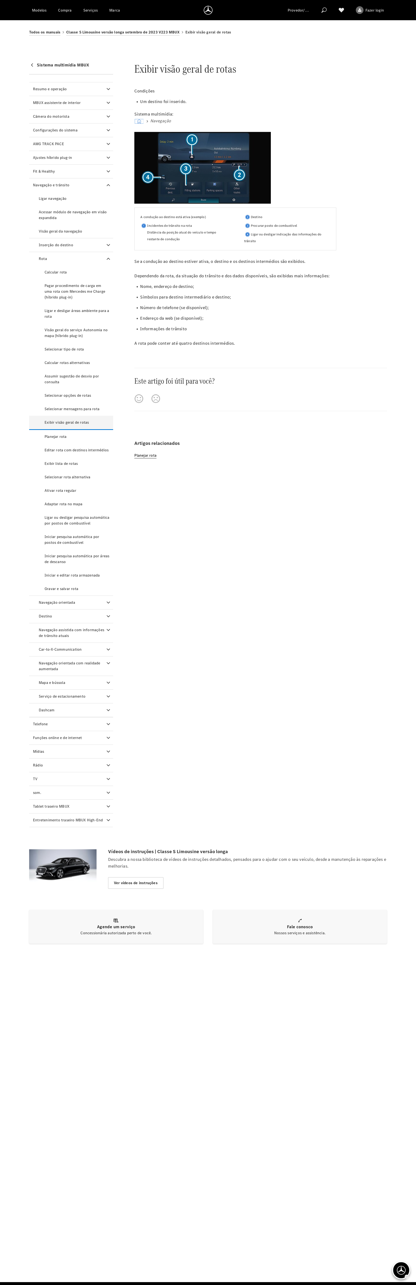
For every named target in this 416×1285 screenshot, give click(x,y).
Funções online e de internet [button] (57, 737)
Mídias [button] (38, 751)
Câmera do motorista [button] (51, 116)
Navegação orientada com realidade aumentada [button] (69, 666)
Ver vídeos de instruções (136, 882)
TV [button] (35, 778)
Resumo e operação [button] (50, 88)
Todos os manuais (44, 32)
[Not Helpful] (155, 398)
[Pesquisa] (324, 10)
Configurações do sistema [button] (55, 130)
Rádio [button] (38, 765)
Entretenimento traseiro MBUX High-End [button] (68, 820)
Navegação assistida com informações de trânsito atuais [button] (71, 632)
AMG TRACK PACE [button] (48, 143)
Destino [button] (45, 616)
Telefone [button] (40, 724)
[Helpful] (138, 398)
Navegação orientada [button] (57, 602)
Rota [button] (43, 258)
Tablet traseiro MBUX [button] (51, 806)
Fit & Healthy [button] (44, 171)
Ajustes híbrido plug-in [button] (52, 157)
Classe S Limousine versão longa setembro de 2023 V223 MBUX (123, 32)
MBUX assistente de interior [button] (57, 102)
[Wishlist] (341, 10)
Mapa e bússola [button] (52, 682)
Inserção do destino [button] (56, 244)
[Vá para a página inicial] (208, 10)
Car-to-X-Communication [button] (60, 649)
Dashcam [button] (46, 710)
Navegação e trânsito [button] (51, 185)
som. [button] (37, 792)
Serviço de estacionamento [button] (62, 696)
